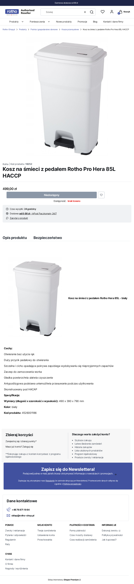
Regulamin (50, 480)
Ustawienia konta (46, 535)
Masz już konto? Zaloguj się (19, 446)
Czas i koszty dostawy (81, 535)
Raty (7, 544)
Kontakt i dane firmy (15, 559)
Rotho (5, 164)
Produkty (23, 29)
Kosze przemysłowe (70, 29)
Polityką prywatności (72, 484)
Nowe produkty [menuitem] (64, 21)
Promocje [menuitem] (82, 21)
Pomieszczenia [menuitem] (37, 21)
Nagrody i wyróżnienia (16, 568)
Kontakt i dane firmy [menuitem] (113, 21)
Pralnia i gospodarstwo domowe (44, 29)
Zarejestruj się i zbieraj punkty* (21, 441)
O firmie (9, 563)
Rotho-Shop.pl (9, 29)
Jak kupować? (109, 539)
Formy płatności (77, 530)
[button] (92, 12)
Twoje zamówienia (46, 530)
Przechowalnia (44, 539)
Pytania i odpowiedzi (15, 535)
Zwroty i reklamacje (15, 530)
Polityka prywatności (112, 535)
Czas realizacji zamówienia (83, 539)
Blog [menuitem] (95, 21)
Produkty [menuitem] (14, 21)
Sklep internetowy (63, 579)
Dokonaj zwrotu (110, 530)
